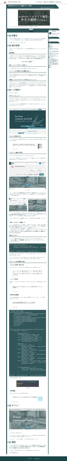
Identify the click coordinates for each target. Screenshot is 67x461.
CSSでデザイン (51, 62)
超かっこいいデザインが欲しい (53, 50)
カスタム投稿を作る (52, 59)
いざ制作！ (52, 57)
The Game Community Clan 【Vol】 (14, 1)
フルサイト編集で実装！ (53, 61)
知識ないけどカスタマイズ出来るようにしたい (53, 55)
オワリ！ (51, 65)
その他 (50, 39)
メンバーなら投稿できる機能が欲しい (53, 52)
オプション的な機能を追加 (53, 63)
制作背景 (51, 46)
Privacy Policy (36, 458)
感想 (51, 67)
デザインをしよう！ (52, 58)
